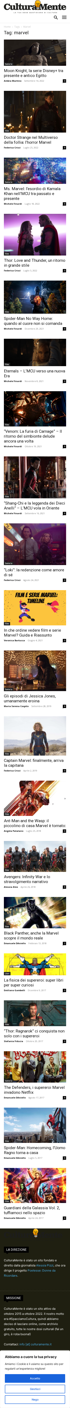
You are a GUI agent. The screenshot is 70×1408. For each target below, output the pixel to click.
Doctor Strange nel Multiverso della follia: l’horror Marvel (31, 140)
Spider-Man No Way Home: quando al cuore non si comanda (33, 321)
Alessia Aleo (11, 886)
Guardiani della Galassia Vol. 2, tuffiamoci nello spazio (32, 1210)
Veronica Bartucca (14, 640)
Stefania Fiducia (13, 1041)
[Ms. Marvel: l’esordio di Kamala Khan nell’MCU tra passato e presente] (35, 171)
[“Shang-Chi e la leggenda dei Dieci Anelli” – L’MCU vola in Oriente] (35, 477)
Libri (7, 973)
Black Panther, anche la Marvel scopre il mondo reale (31, 935)
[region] (35, 1379)
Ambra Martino (12, 80)
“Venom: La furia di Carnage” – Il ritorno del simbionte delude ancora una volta (33, 436)
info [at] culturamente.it (35, 1344)
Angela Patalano (13, 830)
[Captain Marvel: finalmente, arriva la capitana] (35, 736)
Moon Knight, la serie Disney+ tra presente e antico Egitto (33, 73)
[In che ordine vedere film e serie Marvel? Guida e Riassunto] (35, 607)
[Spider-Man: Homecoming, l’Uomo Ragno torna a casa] (35, 1125)
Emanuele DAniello (15, 943)
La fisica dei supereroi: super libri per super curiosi (33, 982)
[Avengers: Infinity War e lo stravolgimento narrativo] (35, 856)
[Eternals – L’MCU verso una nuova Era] (35, 352)
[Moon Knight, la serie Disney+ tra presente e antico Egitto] (35, 53)
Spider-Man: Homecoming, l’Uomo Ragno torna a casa (34, 1150)
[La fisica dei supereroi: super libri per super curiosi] (35, 964)
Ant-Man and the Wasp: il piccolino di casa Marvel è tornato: (35, 823)
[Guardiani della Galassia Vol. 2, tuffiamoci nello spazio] (35, 1185)
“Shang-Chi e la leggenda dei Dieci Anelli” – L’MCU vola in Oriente (34, 505)
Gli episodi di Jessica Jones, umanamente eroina (30, 698)
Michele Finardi (13, 203)
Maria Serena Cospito (16, 706)
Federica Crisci (12, 147)
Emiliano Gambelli (14, 990)
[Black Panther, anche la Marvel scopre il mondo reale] (35, 912)
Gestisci (35, 1389)
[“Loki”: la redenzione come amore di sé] (35, 544)
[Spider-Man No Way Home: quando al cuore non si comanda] (35, 297)
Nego (35, 1399)
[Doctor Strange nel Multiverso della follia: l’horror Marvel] (35, 112)
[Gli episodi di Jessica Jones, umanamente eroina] (35, 670)
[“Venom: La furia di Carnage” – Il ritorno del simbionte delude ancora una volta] (35, 408)
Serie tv (8, 64)
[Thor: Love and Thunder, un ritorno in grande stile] (35, 235)
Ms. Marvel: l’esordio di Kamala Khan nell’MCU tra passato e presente (32, 193)
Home (7, 26)
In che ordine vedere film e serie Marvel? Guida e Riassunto (32, 633)
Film (7, 130)
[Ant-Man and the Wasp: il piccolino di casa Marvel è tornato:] (35, 798)
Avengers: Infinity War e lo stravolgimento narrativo (27, 879)
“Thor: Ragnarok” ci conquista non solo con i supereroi (34, 1033)
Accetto (35, 1378)
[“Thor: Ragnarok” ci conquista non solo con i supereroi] (35, 1013)
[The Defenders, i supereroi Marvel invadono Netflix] (35, 1067)
